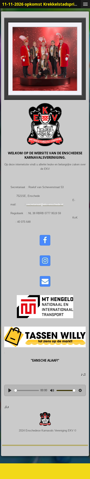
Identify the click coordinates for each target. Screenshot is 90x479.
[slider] (26, 390)
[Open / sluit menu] (85, 4)
